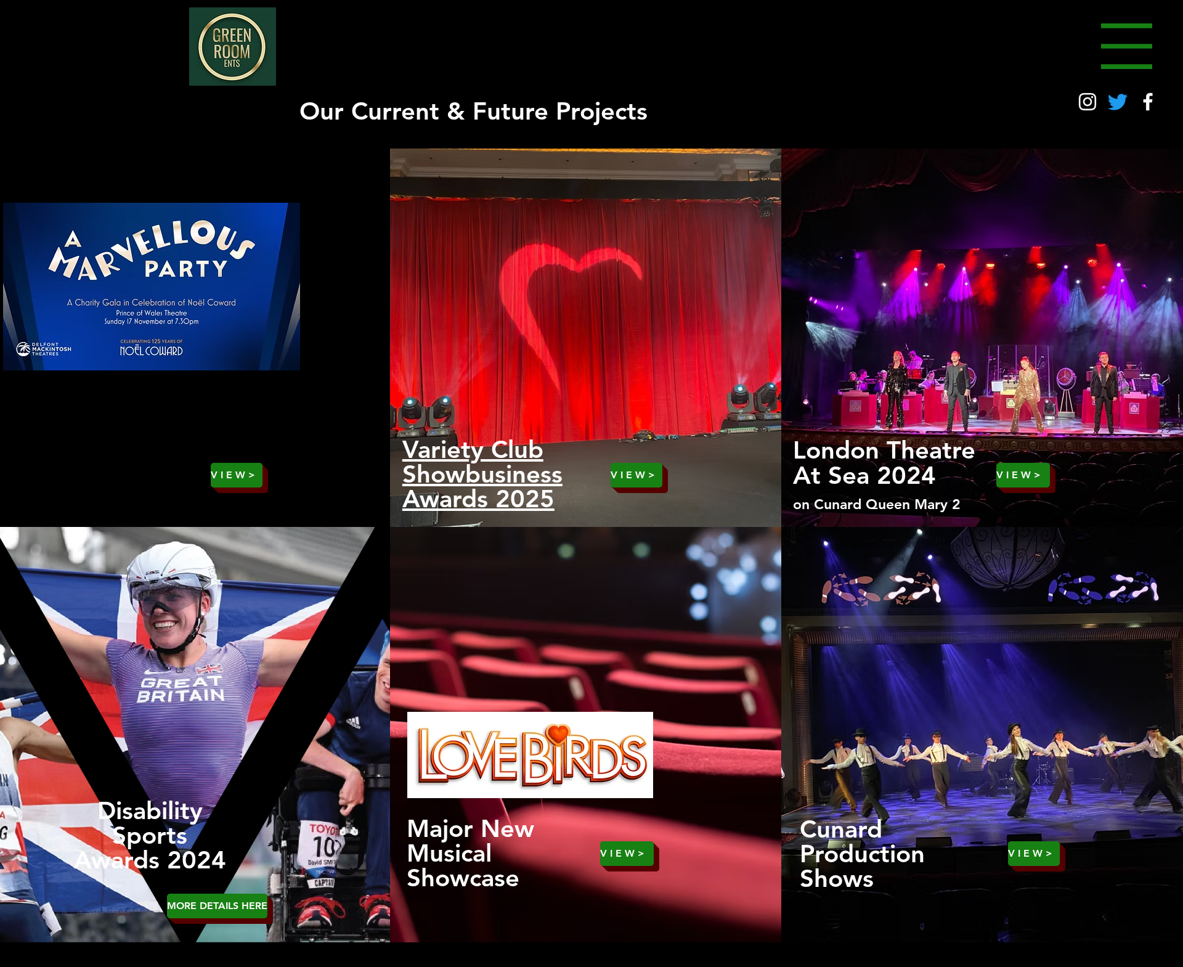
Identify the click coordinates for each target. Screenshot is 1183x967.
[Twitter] (1117, 101)
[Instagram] (1087, 101)
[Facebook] (1148, 101)
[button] (1126, 46)
